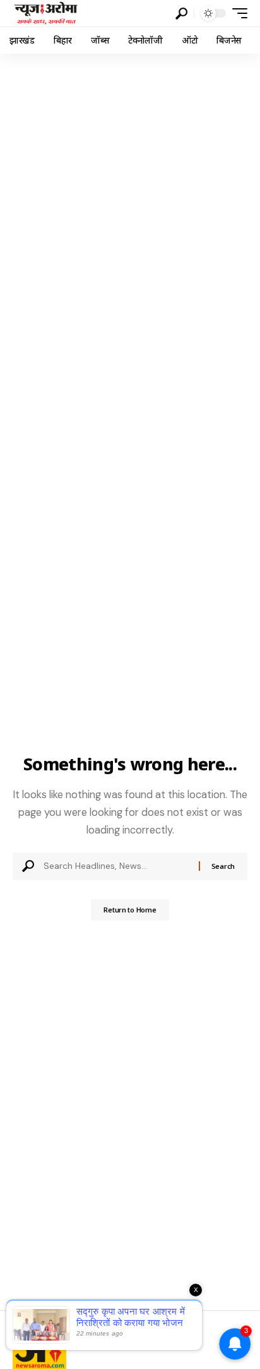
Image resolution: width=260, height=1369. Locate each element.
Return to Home (129, 909)
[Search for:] (116, 866)
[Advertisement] (130, 190)
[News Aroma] (46, 13)
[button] (181, 14)
